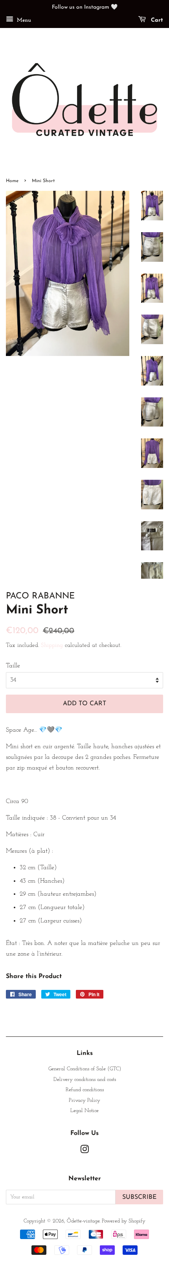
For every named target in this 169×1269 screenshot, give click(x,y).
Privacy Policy (84, 1100)
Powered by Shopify (123, 1221)
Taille (13, 666)
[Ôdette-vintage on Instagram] (84, 1151)
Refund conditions (85, 1089)
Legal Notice (84, 1110)
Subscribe (139, 1197)
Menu (23, 20)
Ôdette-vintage (83, 1221)
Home (12, 181)
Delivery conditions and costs (84, 1079)
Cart (156, 20)
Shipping (52, 645)
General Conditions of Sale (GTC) (84, 1068)
